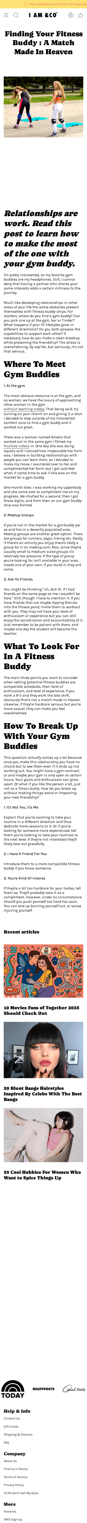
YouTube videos (16, 446)
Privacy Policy (14, 1485)
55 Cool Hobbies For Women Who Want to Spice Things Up (42, 1175)
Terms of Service (15, 1477)
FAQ (6, 1443)
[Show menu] (6, 15)
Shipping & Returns (18, 1434)
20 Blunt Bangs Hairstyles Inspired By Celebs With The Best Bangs (43, 1094)
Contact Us (12, 1418)
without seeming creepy (24, 409)
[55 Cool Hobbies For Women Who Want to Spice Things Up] (43, 1135)
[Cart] (80, 15)
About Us (10, 1461)
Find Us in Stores (16, 1469)
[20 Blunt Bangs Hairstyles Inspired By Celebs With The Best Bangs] (43, 1050)
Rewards (10, 1511)
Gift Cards (11, 1427)
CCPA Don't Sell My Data (21, 1493)
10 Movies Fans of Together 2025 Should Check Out (41, 1010)
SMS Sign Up (13, 1519)
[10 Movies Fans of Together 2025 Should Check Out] (43, 971)
